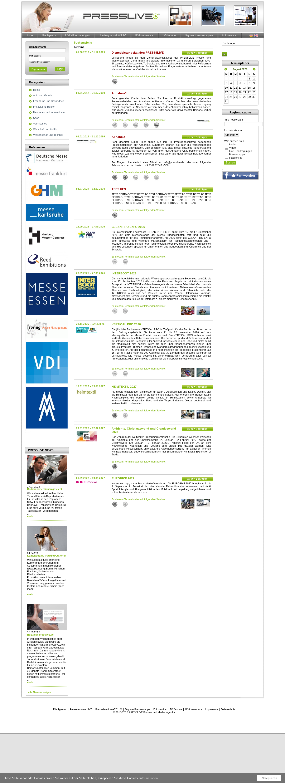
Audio (232, 144)
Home (29, 35)
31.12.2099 (98, 52)
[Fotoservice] (148, 125)
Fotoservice (229, 35)
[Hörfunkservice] (127, 125)
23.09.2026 (82, 273)
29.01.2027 (82, 428)
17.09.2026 (98, 226)
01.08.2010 (82, 52)
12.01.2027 (82, 386)
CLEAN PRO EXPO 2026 (128, 227)
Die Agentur (49, 35)
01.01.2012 (82, 93)
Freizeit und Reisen (44, 107)
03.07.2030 (98, 188)
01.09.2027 (82, 478)
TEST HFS (119, 189)
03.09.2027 (98, 478)
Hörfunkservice (144, 35)
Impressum (211, 709)
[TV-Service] (158, 125)
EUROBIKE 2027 (123, 478)
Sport (36, 118)
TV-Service (169, 35)
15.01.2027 (98, 386)
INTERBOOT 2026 (124, 273)
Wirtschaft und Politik (45, 129)
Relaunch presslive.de (40, 635)
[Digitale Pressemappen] (117, 82)
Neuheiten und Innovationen (49, 112)
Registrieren (38, 69)
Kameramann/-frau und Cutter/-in (46, 556)
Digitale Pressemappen (199, 35)
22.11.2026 (98, 324)
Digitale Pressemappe (137, 709)
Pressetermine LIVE (81, 709)
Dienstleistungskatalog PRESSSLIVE (138, 52)
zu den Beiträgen (197, 53)
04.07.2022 (82, 188)
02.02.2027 (98, 428)
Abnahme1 (119, 93)
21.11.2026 (82, 324)
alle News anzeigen (39, 692)
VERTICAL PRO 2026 (126, 324)
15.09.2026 (82, 226)
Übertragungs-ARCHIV (112, 35)
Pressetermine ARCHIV (108, 709)
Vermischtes (40, 124)
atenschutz (229, 709)
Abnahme (118, 136)
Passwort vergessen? (39, 62)
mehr (30, 516)
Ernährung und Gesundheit (48, 101)
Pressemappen (237, 154)
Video (232, 147)
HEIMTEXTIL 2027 (124, 386)
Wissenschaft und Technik (48, 135)
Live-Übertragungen (240, 151)
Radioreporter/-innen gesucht (44, 489)
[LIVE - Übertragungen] (117, 125)
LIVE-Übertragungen (77, 35)
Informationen (148, 778)
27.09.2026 (98, 273)
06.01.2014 (82, 136)
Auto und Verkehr (43, 95)
